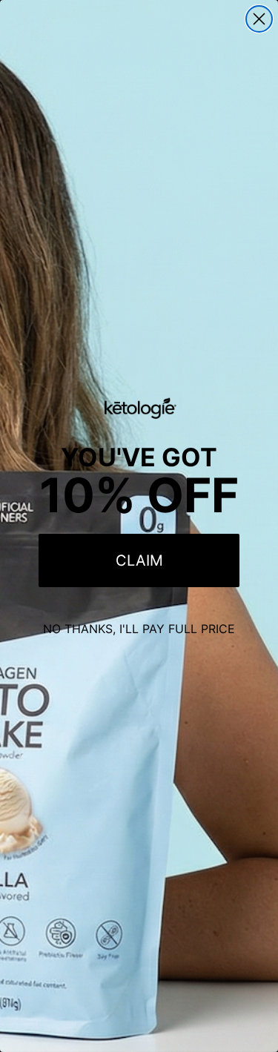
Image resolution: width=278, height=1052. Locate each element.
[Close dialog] (259, 19)
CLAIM (139, 560)
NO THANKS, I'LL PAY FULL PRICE (139, 628)
